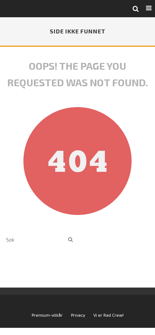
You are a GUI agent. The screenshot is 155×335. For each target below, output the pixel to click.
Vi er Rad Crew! (108, 315)
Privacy (78, 315)
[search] (70, 239)
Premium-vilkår (47, 315)
